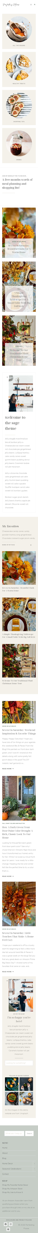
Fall (19, 289)
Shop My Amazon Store (12, 1188)
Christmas (19, 346)
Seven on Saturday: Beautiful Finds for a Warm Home (19, 249)
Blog (4, 1158)
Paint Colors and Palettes (15, 823)
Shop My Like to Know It (12, 1192)
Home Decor (7, 1163)
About (4, 1153)
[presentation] (19, 233)
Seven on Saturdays (19, 241)
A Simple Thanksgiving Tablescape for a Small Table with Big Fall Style (19, 299)
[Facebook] (5, 1224)
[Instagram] (11, 1224)
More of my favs (8, 545)
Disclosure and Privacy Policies (19, 1220)
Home (4, 1148)
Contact (5, 1174)
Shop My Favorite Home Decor (15, 1185)
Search (29, 1133)
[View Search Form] (35, 4)
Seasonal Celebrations (11, 1169)
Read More (8, 769)
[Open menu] (31, 4)
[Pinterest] (8, 1229)
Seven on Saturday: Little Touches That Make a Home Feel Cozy (18, 936)
